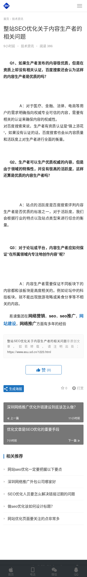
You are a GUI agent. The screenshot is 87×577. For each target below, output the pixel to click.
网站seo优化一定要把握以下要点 (35, 469)
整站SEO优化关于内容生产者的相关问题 (37, 341)
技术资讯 (27, 45)
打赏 (77, 387)
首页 (6, 19)
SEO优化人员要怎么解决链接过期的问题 (41, 494)
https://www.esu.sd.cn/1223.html (29, 352)
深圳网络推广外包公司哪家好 (32, 481)
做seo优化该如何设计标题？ (31, 506)
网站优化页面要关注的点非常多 (34, 518)
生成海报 (15, 388)
